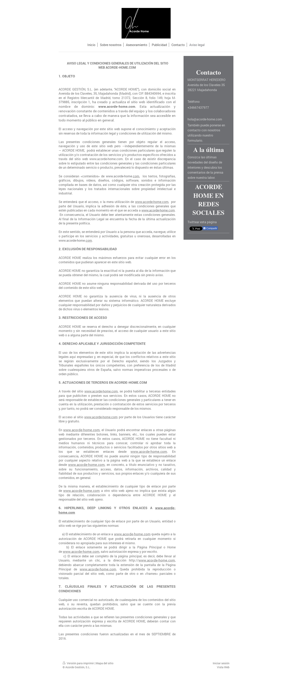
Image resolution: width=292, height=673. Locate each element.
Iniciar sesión (221, 663)
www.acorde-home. (119, 176)
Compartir (211, 228)
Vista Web (223, 667)
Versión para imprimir (80, 663)
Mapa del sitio (104, 663)
